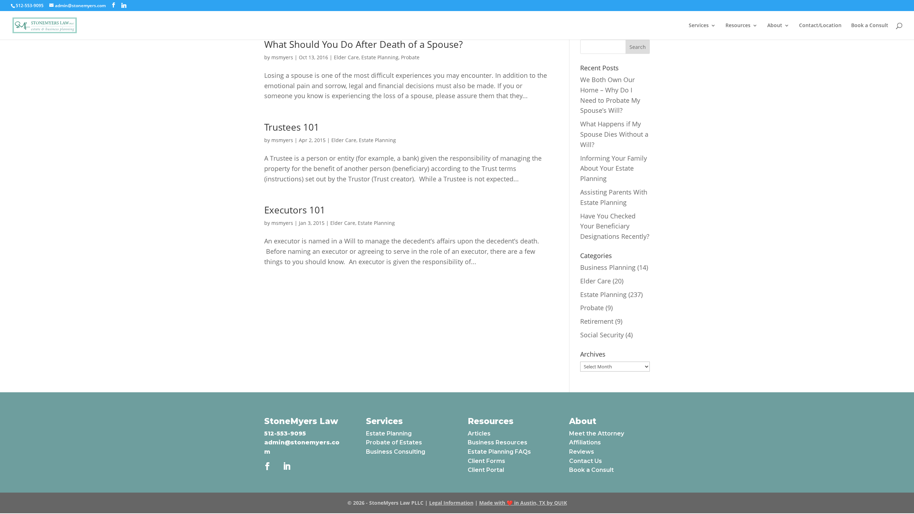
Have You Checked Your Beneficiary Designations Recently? (614, 226)
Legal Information (451, 502)
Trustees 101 (291, 127)
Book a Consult (869, 26)
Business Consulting (395, 451)
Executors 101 (294, 209)
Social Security (602, 335)
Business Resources (497, 442)
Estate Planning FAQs (499, 451)
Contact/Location (820, 26)
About (774, 26)
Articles (479, 433)
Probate (410, 57)
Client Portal (486, 470)
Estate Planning (379, 57)
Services (699, 26)
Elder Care (346, 57)
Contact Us (585, 461)
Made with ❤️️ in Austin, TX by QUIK (523, 502)
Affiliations (585, 442)
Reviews (581, 451)
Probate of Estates (394, 442)
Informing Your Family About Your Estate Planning (613, 168)
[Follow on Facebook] (267, 466)
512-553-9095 (285, 433)
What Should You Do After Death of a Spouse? (363, 44)
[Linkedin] (123, 5)
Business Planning (608, 267)
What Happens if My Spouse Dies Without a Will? (614, 134)
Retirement (596, 321)
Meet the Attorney (596, 433)
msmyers (282, 57)
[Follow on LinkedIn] (287, 466)
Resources (737, 26)
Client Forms (486, 461)
